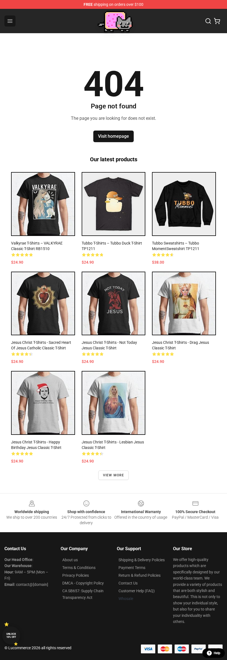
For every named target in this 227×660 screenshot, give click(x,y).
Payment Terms (131, 567)
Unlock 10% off (11, 635)
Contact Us (128, 583)
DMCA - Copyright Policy (83, 583)
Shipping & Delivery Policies (141, 560)
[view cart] (217, 21)
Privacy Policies (75, 575)
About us (70, 560)
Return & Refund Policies (139, 575)
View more (113, 475)
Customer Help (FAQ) (136, 591)
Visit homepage (113, 136)
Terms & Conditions (79, 567)
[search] (208, 21)
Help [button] (217, 653)
